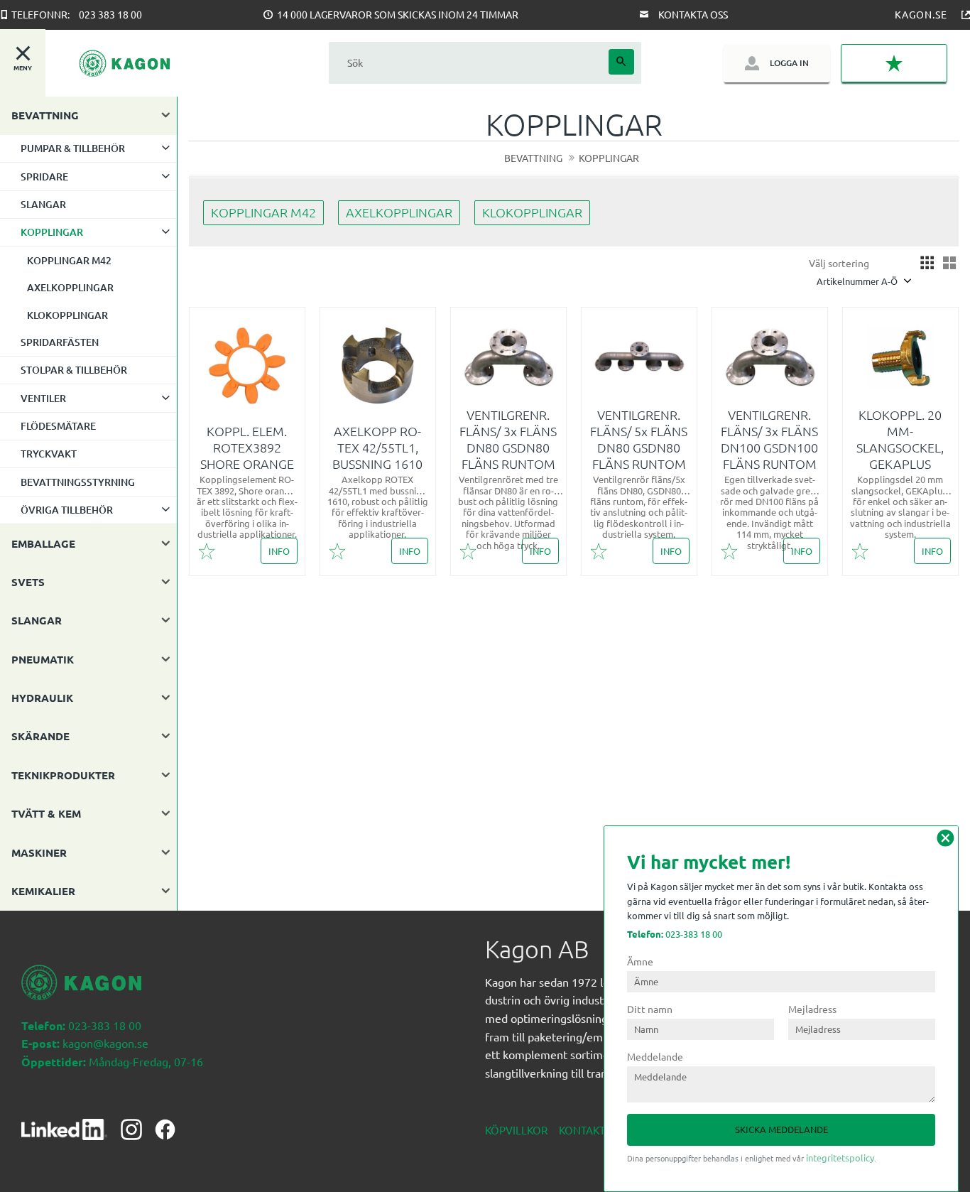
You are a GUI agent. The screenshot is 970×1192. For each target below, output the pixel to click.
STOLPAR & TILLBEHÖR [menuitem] (74, 369)
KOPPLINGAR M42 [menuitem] (69, 260)
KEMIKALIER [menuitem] (43, 891)
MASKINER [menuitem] (39, 852)
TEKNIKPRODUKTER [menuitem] (63, 775)
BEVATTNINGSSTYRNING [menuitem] (78, 482)
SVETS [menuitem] (28, 582)
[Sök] (621, 62)
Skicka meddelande (781, 1129)
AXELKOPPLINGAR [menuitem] (70, 287)
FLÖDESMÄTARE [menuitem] (58, 426)
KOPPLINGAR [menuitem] (52, 232)
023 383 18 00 (110, 14)
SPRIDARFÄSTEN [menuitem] (60, 342)
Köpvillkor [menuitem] (516, 1130)
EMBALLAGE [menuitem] (43, 543)
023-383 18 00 (674, 934)
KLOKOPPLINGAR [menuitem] (67, 315)
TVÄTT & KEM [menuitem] (46, 813)
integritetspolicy (840, 1158)
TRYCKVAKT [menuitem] (49, 453)
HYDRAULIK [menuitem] (42, 697)
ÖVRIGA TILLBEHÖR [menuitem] (67, 509)
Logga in (789, 63)
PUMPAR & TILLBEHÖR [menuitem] (73, 148)
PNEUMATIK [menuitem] (42, 659)
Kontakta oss (693, 14)
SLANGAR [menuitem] (43, 204)
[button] (894, 63)
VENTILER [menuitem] (43, 398)
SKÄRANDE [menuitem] (40, 736)
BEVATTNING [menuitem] (45, 115)
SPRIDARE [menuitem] (44, 176)
